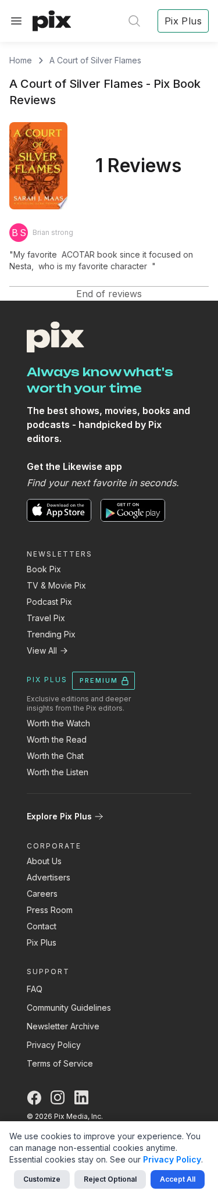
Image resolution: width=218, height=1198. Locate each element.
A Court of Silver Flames (95, 60)
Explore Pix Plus (59, 816)
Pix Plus (41, 942)
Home (20, 60)
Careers (42, 893)
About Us (44, 861)
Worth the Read (57, 739)
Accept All (177, 1179)
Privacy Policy (54, 1045)
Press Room (50, 910)
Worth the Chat (55, 756)
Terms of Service (60, 1063)
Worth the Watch (58, 723)
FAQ (34, 989)
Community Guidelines (69, 1007)
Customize (41, 1179)
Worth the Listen (57, 772)
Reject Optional (110, 1179)
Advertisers (48, 877)
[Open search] (134, 21)
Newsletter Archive (63, 1026)
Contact (41, 926)
